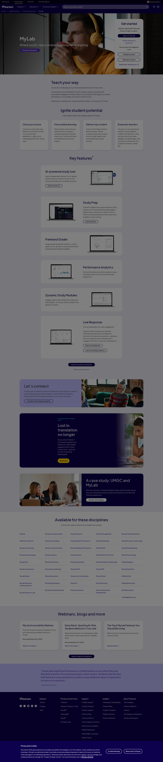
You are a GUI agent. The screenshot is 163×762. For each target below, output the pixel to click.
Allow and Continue (133, 751)
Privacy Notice (87, 757)
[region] (81, 751)
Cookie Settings (114, 751)
